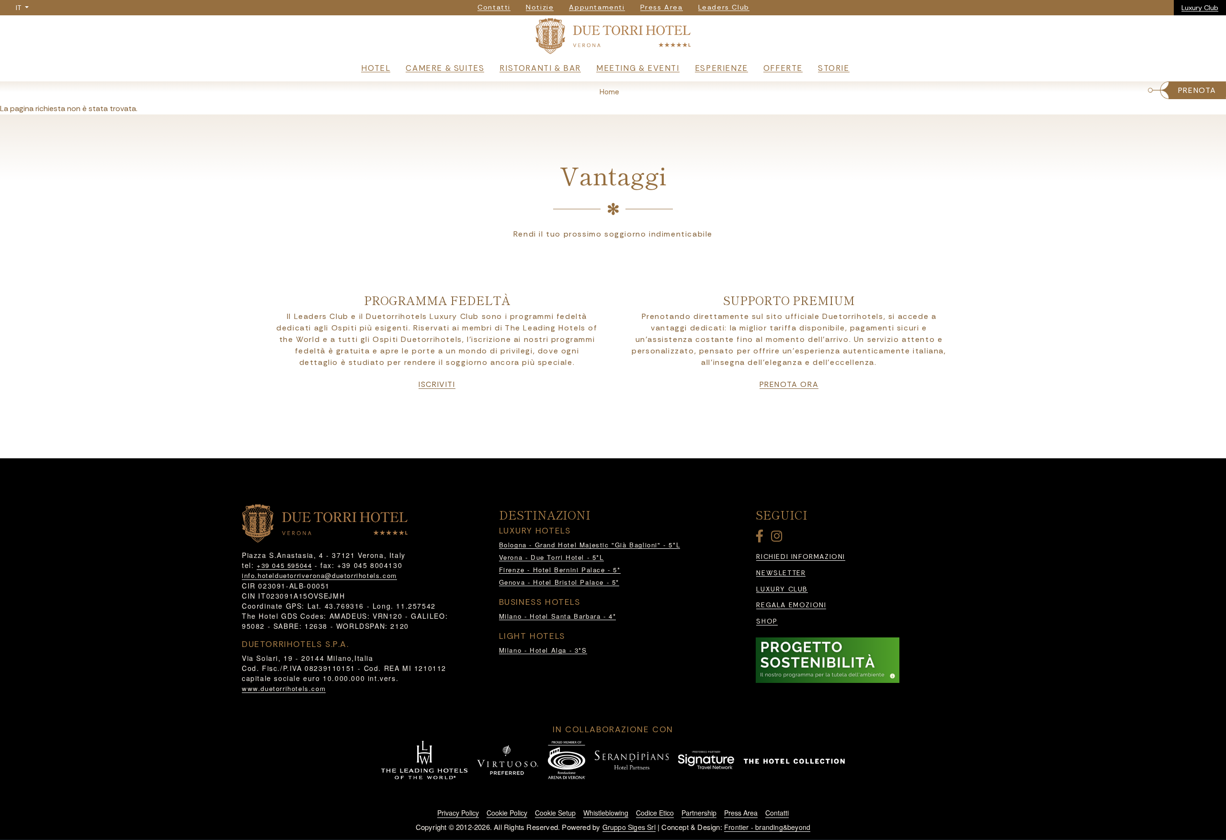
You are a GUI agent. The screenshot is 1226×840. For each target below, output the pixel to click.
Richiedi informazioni (800, 557)
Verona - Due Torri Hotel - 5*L (551, 557)
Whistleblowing (605, 812)
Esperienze (721, 68)
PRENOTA (1197, 90)
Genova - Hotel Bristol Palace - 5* (559, 582)
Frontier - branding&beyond (767, 827)
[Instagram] (778, 538)
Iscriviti (437, 384)
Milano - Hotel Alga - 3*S (543, 650)
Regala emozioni (791, 605)
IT (19, 7)
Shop (766, 621)
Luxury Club (1199, 7)
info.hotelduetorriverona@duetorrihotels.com (319, 575)
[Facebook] (761, 538)
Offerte (783, 68)
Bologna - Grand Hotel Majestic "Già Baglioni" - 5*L (590, 544)
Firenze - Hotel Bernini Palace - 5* (560, 569)
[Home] (613, 38)
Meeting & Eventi (638, 68)
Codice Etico (655, 812)
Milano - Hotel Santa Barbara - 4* (557, 616)
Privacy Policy (458, 812)
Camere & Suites (445, 68)
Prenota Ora (789, 384)
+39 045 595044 (284, 565)
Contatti (777, 812)
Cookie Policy (507, 812)
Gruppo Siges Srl (629, 827)
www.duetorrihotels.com (284, 688)
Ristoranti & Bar (540, 68)
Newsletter (781, 573)
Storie (834, 68)
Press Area (741, 812)
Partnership (698, 812)
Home (609, 92)
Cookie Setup (555, 812)
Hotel (375, 68)
